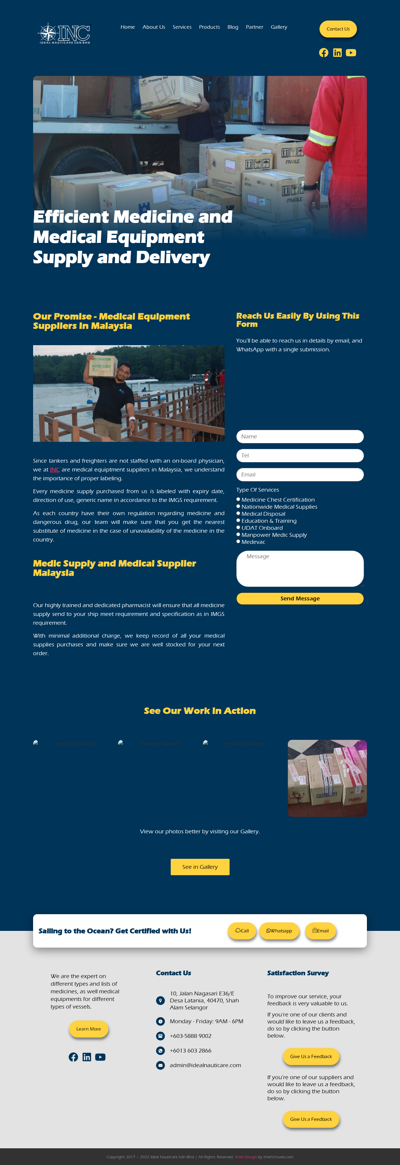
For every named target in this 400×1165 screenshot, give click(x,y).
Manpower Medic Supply (274, 535)
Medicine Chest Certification (278, 499)
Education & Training (269, 520)
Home (128, 27)
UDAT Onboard (262, 527)
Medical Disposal (263, 513)
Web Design (246, 1156)
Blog (233, 27)
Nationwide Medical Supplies (279, 506)
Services (182, 27)
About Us (154, 27)
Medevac (253, 542)
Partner (254, 27)
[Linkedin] (339, 54)
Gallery (279, 27)
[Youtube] (353, 54)
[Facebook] (325, 54)
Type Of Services (257, 490)
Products (209, 27)
